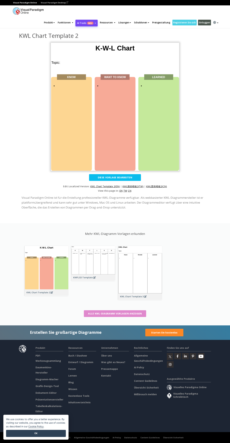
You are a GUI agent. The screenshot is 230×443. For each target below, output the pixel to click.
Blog (71, 382)
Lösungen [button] (123, 22)
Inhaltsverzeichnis (79, 402)
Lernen (72, 375)
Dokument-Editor (46, 392)
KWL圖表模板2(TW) (132, 186)
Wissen (72, 389)
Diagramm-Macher (47, 379)
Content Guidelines (145, 380)
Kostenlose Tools (78, 395)
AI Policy (139, 367)
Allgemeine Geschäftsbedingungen (91, 437)
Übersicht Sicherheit (146, 387)
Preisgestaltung (161, 22)
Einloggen (204, 22)
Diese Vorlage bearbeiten (115, 177)
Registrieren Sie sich (184, 22)
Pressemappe (109, 368)
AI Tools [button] (84, 23)
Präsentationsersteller (49, 399)
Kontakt (106, 375)
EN (121, 190)
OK (36, 433)
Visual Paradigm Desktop (53, 2)
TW (125, 190)
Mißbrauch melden (145, 394)
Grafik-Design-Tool (47, 386)
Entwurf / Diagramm (80, 362)
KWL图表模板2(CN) (156, 186)
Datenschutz (142, 374)
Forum (72, 368)
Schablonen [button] (140, 22)
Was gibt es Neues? (113, 362)
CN (129, 190)
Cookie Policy (36, 426)
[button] (65, 22)
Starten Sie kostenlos (164, 332)
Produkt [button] (48, 22)
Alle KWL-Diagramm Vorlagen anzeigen (115, 313)
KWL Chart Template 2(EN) (105, 186)
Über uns (106, 355)
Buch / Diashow (77, 355)
